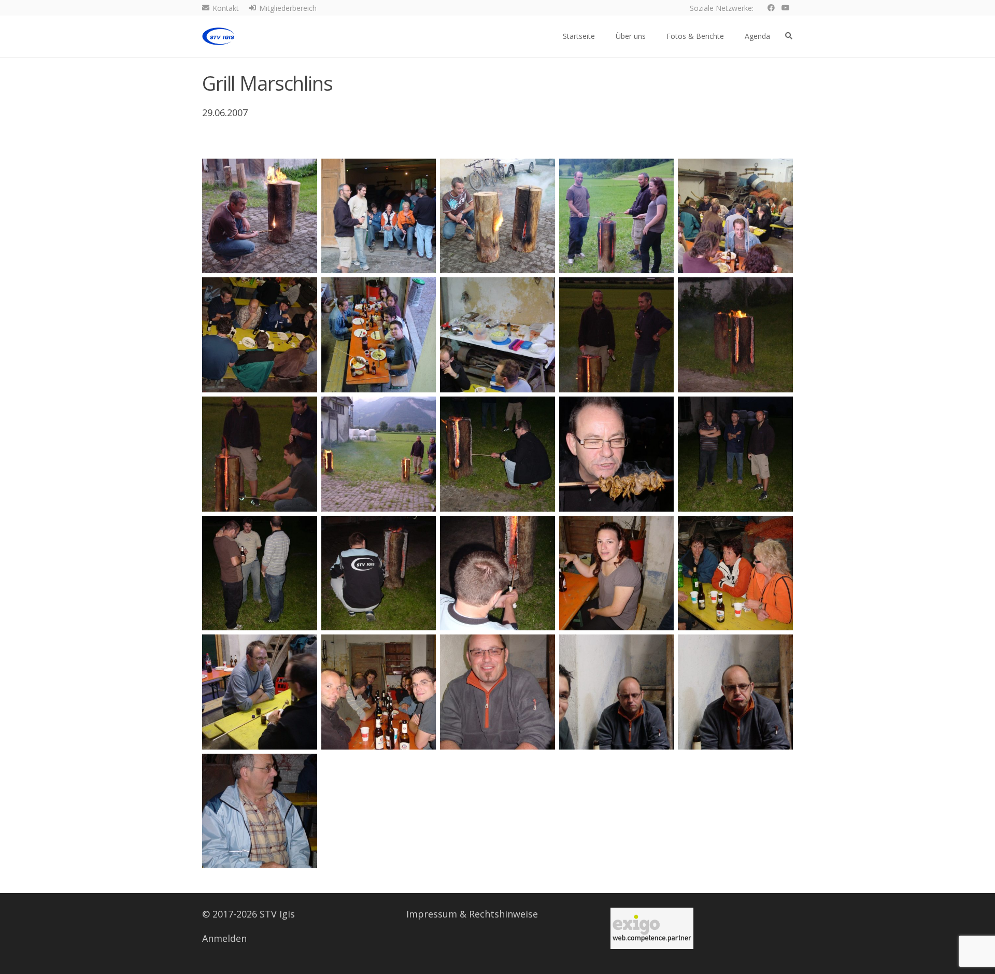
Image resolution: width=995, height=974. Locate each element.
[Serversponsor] (651, 928)
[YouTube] (785, 8)
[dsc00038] (735, 692)
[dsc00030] (378, 573)
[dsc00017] (735, 216)
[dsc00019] (378, 334)
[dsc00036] (497, 692)
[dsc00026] (497, 454)
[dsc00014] (378, 216)
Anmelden (224, 938)
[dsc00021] (497, 334)
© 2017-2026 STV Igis (248, 914)
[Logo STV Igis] (218, 36)
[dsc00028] (735, 454)
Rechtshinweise (503, 914)
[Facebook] (771, 8)
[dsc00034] (259, 692)
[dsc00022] (616, 334)
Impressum (431, 914)
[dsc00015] (497, 216)
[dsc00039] (259, 811)
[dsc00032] (616, 573)
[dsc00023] (735, 334)
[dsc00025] (378, 454)
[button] (788, 36)
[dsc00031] (497, 573)
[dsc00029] (259, 573)
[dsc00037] (616, 692)
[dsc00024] (259, 454)
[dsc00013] (259, 216)
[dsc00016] (616, 216)
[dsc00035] (378, 692)
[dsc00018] (259, 334)
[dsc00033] (735, 573)
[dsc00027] (616, 454)
